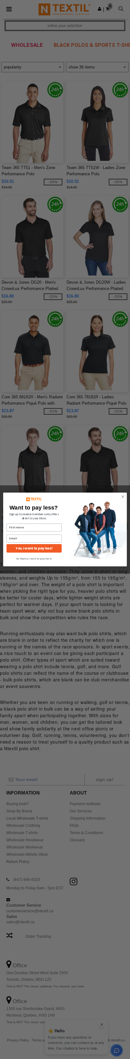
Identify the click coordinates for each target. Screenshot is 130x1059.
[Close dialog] (123, 496)
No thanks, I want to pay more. (34, 558)
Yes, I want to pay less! (34, 548)
